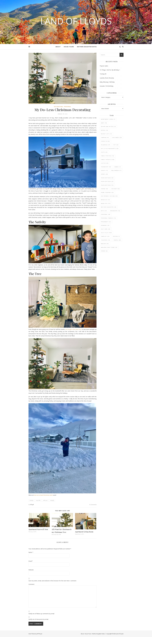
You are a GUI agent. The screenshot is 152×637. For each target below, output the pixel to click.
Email (30, 561)
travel (117, 240)
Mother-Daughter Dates (87, 47)
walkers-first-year (109, 247)
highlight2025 (107, 185)
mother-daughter (108, 207)
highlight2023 (107, 177)
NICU (104, 210)
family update (107, 159)
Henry (104, 174)
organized (115, 210)
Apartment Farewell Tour (38, 529)
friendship (106, 166)
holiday (31, 500)
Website (31, 570)
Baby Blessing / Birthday (107, 82)
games (117, 166)
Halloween (116, 170)
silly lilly (106, 232)
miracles (105, 199)
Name (30, 552)
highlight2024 (107, 181)
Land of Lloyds (76, 21)
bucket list (106, 133)
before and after (108, 126)
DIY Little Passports (110, 148)
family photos (107, 155)
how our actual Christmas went (43, 495)
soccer (116, 236)
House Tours (69, 47)
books (104, 130)
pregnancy (106, 221)
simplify (52, 500)
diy (116, 144)
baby (104, 123)
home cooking (107, 192)
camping (105, 137)
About (58, 47)
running (105, 225)
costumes (117, 137)
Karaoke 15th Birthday (106, 86)
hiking (104, 188)
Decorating (58, 106)
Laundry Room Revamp (107, 78)
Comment (31, 584)
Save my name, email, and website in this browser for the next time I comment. (52, 581)
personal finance (108, 218)
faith (104, 152)
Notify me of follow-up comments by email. (41, 613)
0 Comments (92, 504)
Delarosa (105, 144)
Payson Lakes (104, 66)
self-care (45, 500)
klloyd (32, 504)
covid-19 (105, 141)
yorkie (104, 251)
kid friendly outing (109, 196)
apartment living (108, 119)
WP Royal (39, 634)
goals (104, 170)
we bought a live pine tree (73, 329)
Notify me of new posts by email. (38, 619)
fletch (105, 163)
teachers (105, 240)
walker (105, 243)
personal (105, 214)
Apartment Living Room (84, 532)
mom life (38, 500)
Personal (67, 106)
